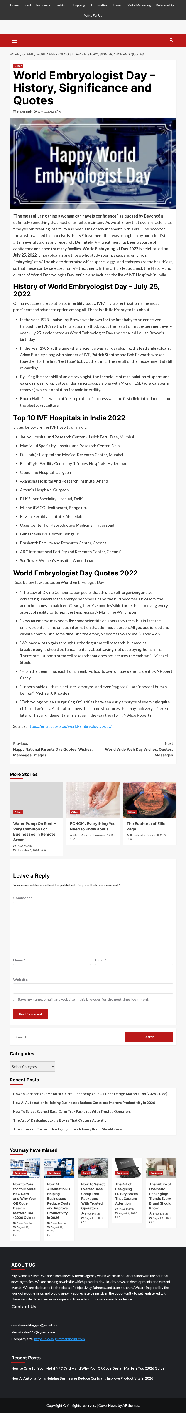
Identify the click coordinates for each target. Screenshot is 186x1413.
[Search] (171, 40)
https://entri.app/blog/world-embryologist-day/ (69, 726)
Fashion (61, 5)
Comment (22, 897)
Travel (117, 5)
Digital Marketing (139, 5)
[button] (14, 40)
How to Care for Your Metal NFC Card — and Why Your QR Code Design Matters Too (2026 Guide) (90, 1094)
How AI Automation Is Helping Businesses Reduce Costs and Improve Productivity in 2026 (84, 1102)
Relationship (165, 5)
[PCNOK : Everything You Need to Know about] (93, 800)
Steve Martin (24, 111)
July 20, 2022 (158, 835)
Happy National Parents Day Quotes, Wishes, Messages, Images (53, 749)
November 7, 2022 (104, 835)
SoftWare (54, 1173)
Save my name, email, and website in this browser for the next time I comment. (83, 999)
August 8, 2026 (94, 1218)
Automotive (98, 5)
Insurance (43, 5)
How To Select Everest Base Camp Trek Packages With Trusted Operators (72, 1111)
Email (101, 960)
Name (19, 960)
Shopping (78, 5)
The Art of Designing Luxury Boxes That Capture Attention (60, 1120)
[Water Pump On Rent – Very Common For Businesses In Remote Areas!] (36, 800)
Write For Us (93, 15)
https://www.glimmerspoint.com (59, 1339)
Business (20, 1173)
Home (14, 5)
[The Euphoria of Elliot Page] (149, 800)
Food (27, 5)
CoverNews (107, 1405)
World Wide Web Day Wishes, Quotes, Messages (139, 749)
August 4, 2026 (128, 1213)
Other (18, 66)
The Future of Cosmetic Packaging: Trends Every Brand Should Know (68, 1129)
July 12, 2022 (46, 111)
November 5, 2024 (28, 850)
